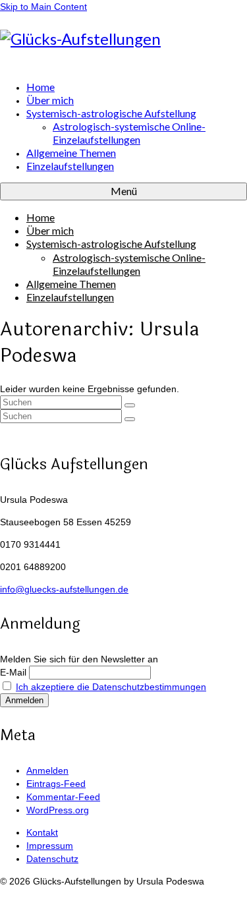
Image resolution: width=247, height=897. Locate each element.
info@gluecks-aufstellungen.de (64, 589)
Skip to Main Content (43, 6)
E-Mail (13, 672)
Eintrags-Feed (56, 783)
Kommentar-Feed (63, 797)
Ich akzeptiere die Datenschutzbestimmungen (111, 686)
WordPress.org (57, 810)
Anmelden (47, 770)
